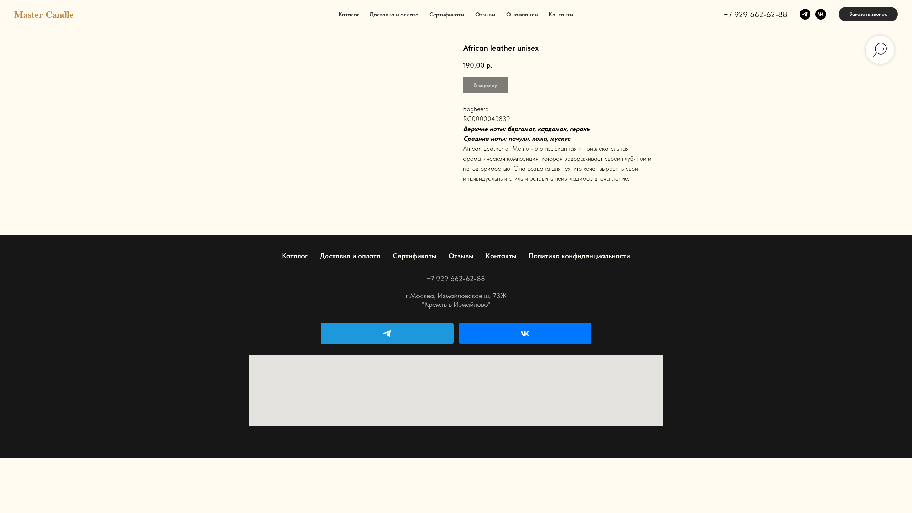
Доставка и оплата (394, 14)
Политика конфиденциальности (579, 256)
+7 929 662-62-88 (755, 14)
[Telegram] (387, 333)
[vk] (820, 14)
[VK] (525, 333)
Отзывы (485, 14)
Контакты (561, 14)
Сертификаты (447, 14)
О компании (522, 14)
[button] (868, 14)
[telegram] (805, 14)
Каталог (348, 14)
